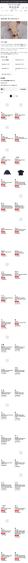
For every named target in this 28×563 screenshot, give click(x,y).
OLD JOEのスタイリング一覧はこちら (9, 85)
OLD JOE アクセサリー (7, 74)
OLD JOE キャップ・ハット (20, 69)
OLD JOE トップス (6, 64)
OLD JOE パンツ (5, 68)
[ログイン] (23, 8)
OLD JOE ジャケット (19, 60)
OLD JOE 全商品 (5, 60)
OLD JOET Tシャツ (19, 64)
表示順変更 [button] (23, 89)
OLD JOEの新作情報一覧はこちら (8, 80)
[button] (1, 8)
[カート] (26, 8)
